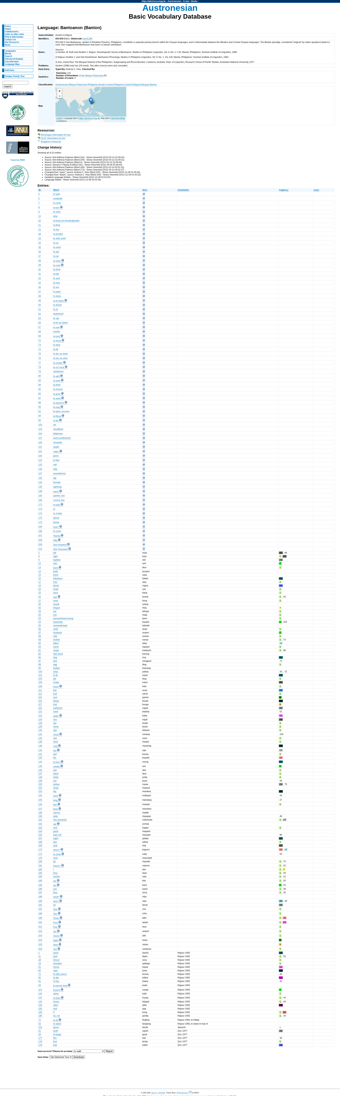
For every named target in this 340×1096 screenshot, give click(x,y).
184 (40, 876)
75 (39, 354)
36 (39, 251)
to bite (56, 274)
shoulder (57, 963)
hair (55, 597)
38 (39, 260)
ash (55, 770)
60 (39, 643)
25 (39, 592)
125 (40, 464)
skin (55, 563)
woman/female (60, 625)
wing (55, 671)
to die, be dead (60, 354)
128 (40, 723)
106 (40, 682)
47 (39, 291)
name (56, 647)
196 (40, 531)
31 (39, 1031)
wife (55, 636)
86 (39, 393)
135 (40, 487)
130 (40, 730)
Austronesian (174, 1)
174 (40, 513)
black (55, 773)
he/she (56, 876)
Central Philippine (132, 84)
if (53, 1012)
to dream (57, 305)
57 (39, 632)
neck (55, 592)
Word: (56, 190)
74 (39, 349)
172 (40, 854)
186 (40, 889)
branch (56, 990)
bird (55, 661)
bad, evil (57, 835)
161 (40, 820)
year (55, 845)
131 (40, 734)
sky (54, 723)
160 (40, 495)
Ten (55, 949)
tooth (55, 1031)
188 (40, 896)
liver (55, 582)
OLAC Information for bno (53, 138)
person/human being (63, 618)
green (56, 1027)
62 (39, 314)
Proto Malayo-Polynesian (91, 75)
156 (40, 804)
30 (39, 604)
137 (40, 997)
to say (56, 318)
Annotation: (183, 190)
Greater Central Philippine (110, 84)
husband (57, 632)
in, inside (57, 513)
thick (55, 809)
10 (39, 216)
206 (40, 949)
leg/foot (56, 560)
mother (56, 639)
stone (56, 993)
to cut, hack (58, 367)
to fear (56, 229)
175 (40, 518)
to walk (56, 194)
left (54, 553)
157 (40, 809)
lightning (57, 487)
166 (40, 500)
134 (40, 482)
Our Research (12, 42)
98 (39, 664)
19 (39, 963)
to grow (56, 394)
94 (39, 416)
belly (55, 571)
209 (40, 544)
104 (40, 433)
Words (8, 53)
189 (40, 901)
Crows (186, 1)
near (55, 858)
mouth (56, 604)
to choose (58, 389)
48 (39, 296)
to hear (56, 283)
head (55, 589)
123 (40, 460)
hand (55, 953)
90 (39, 977)
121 (40, 711)
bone (55, 575)
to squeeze (58, 403)
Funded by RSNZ (18, 160)
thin (55, 804)
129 (40, 726)
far (54, 861)
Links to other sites (14, 34)
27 (39, 600)
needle (56, 331)
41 (39, 274)
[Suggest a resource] (51, 141)
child (55, 629)
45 (39, 615)
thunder (57, 482)
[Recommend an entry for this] (143, 194)
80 (39, 376)
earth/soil (57, 708)
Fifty (55, 540)
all (54, 905)
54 (39, 622)
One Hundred (59, 545)
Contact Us (10, 39)
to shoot (57, 341)
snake (56, 682)
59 (39, 639)
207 (40, 535)
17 (39, 582)
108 (40, 686)
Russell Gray (183, 1093)
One (55, 909)
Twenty (56, 536)
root (55, 697)
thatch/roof (58, 314)
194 (40, 526)
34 (39, 243)
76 (39, 358)
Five (55, 927)
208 (40, 540)
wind (55, 741)
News (7, 45)
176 (40, 522)
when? (56, 850)
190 (40, 1005)
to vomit (57, 247)
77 (39, 362)
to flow (56, 460)
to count (57, 531)
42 (39, 278)
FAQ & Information (14, 37)
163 (40, 828)
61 (39, 967)
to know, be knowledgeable (66, 220)
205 (40, 944)
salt (55, 464)
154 (40, 795)
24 (39, 589)
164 (40, 831)
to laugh (57, 1034)
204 (40, 940)
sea (55, 719)
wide (55, 816)
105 (40, 679)
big (54, 791)
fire (54, 757)
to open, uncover (61, 411)
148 (40, 777)
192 (40, 1008)
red (54, 781)
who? (56, 901)
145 (40, 766)
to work (56, 380)
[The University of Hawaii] (17, 113)
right (55, 556)
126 (40, 469)
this (55, 1038)
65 (39, 970)
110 (40, 447)
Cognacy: (284, 190)
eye (55, 615)
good (55, 831)
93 (39, 985)
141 (40, 754)
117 (40, 704)
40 (39, 269)
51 (39, 309)
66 (39, 322)
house (56, 967)
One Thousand (60, 549)
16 (39, 578)
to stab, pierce (60, 974)
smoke (56, 766)
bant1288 (87, 38)
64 (39, 318)
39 (39, 265)
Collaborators (12, 31)
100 (40, 671)
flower (56, 701)
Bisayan (145, 84)
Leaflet (59, 118)
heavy (56, 1001)
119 (40, 708)
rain (55, 738)
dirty (55, 216)
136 (40, 741)
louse (56, 686)
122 (40, 715)
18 (39, 960)
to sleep (57, 296)
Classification (12, 61)
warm (56, 491)
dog (55, 657)
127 (40, 473)
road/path (58, 198)
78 (39, 367)
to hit (55, 1020)
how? (56, 527)
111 (40, 690)
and (55, 1008)
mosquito (57, 442)
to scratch (58, 363)
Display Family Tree (15, 76)
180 (40, 861)
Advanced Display (14, 59)
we (54, 881)
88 (39, 402)
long (55, 800)
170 (40, 849)
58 (39, 636)
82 (39, 654)
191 (40, 905)
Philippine (93, 84)
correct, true (59, 500)
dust (55, 956)
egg (55, 664)
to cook (56, 265)
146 (40, 770)
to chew (57, 261)
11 (39, 956)
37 (39, 256)
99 (39, 668)
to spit (56, 251)
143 (40, 757)
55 (39, 625)
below (56, 522)
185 (40, 880)
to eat (56, 256)
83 (39, 380)
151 (40, 1027)
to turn (56, 207)
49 (39, 300)
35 (39, 247)
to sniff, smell (59, 238)
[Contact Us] (190, 1093)
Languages (10, 51)
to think (56, 225)
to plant (56, 385)
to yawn (57, 291)
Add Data (9, 70)
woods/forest (59, 473)
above (56, 518)
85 (39, 389)
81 (39, 650)
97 (39, 661)
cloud (56, 734)
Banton (153, 84)
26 (39, 597)
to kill (55, 349)
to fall (55, 420)
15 (39, 575)
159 (40, 816)
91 (39, 981)
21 (39, 225)
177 (40, 1038)
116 (40, 701)
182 (40, 869)
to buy (56, 981)
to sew (56, 327)
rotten (56, 451)
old (54, 824)
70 (39, 340)
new (55, 828)
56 (39, 629)
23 (39, 585)
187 (40, 892)
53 (39, 618)
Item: (145, 190)
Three (56, 918)
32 (39, 608)
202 (40, 931)
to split (56, 376)
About (8, 29)
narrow (56, 812)
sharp (56, 650)
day (55, 842)
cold (55, 746)
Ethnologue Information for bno (56, 135)
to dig (56, 977)
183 (40, 873)
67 (39, 327)
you (55, 889)
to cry (55, 243)
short (55, 796)
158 (40, 812)
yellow (56, 784)
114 (40, 694)
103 (40, 429)
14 (39, 571)
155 (40, 800)
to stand (57, 1024)
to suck (56, 278)
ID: (39, 190)
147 (40, 773)
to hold (56, 407)
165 (40, 835)
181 (40, 865)
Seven (56, 936)
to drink (56, 269)
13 (39, 567)
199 (40, 918)
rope (55, 970)
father (56, 643)
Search (8, 56)
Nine (55, 945)
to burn (56, 762)
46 (39, 287)
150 (40, 784)
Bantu (194, 1)
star (55, 730)
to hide (56, 505)
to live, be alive (60, 358)
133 (40, 738)
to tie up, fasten (60, 322)
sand (55, 711)
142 (40, 1001)
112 (40, 451)
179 (40, 858)
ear (54, 611)
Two (55, 914)
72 (39, 1020)
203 (40, 935)
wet (55, 754)
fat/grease (58, 433)
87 (39, 398)
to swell (57, 398)
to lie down (58, 301)
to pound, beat (60, 985)
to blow (56, 998)
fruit (55, 704)
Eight (55, 940)
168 (40, 842)
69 (39, 336)
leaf (55, 694)
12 (39, 563)
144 (40, 762)
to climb (57, 854)
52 (39, 1024)
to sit (55, 309)
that (55, 1041)
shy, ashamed (60, 820)
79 (39, 371)
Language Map (12, 64)
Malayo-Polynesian (78, 84)
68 (39, 331)
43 (39, 611)
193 (40, 1012)
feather (56, 668)
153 (40, 791)
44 (39, 283)
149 (40, 781)
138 (40, 491)
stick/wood (58, 371)
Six (54, 931)
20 (39, 220)
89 (39, 407)
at (54, 509)
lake (55, 469)
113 (40, 989)
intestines (58, 578)
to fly (55, 675)
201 (40, 927)
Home (8, 26)
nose (55, 600)
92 (39, 411)
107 (40, 438)
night (55, 838)
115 (40, 697)
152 (40, 788)
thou (55, 873)
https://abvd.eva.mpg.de (154, 1)
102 (40, 424)
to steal (56, 345)
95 (39, 420)
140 (40, 750)
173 (40, 509)
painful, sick (59, 495)
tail (54, 679)
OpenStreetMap (118, 118)
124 (40, 719)
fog (54, 478)
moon (56, 726)
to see (56, 287)
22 (39, 229)
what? (56, 897)
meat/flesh (58, 429)
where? (57, 866)
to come (57, 203)
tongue (56, 608)
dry (54, 750)
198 (40, 913)
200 (40, 922)
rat (54, 424)
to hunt (56, 336)
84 (39, 385)
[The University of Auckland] (17, 96)
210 (40, 549)
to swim (57, 212)
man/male (58, 622)
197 (40, 909)
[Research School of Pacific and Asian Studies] (17, 132)
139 (40, 746)
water (56, 716)
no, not (56, 1016)
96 (39, 657)
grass (56, 456)
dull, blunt (58, 654)
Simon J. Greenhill (158, 1093)
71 (39, 974)
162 (40, 824)
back (55, 568)
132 (40, 478)
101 (40, 675)
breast (56, 960)
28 (39, 234)
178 (40, 1041)
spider (56, 447)
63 (39, 647)
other (55, 1005)
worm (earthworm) (62, 438)
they (55, 892)
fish (55, 690)
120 (40, 993)
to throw (57, 416)
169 (40, 845)
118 (40, 456)
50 (39, 305)
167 (40, 838)
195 (40, 1016)
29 (39, 238)
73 (39, 345)
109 (40, 442)
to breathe (58, 234)
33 (39, 1034)
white (55, 777)
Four (55, 922)
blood (56, 585)
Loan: (316, 190)
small (55, 788)
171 (40, 504)
